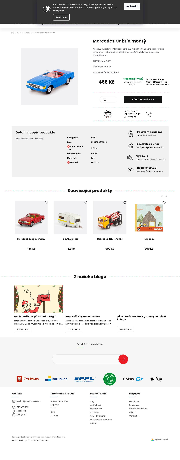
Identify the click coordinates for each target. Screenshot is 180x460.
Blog (53, 412)
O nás (53, 408)
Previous (162, 196)
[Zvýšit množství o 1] (112, 100)
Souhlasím (132, 6)
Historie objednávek (138, 409)
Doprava (55, 404)
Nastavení (61, 17)
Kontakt (54, 415)
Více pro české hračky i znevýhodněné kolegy (141, 318)
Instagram (21, 414)
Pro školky (94, 412)
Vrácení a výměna (59, 401)
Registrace (134, 405)
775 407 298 (130, 116)
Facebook (21, 411)
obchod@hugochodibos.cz (29, 402)
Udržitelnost (95, 405)
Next (166, 196)
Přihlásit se (124, 359)
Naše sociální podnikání (101, 419)
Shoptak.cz (45, 440)
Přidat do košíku (142, 99)
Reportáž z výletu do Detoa (83, 316)
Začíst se (21, 329)
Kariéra (93, 423)
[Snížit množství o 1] (103, 100)
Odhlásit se (134, 416)
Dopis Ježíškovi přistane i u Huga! (35, 316)
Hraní (93, 137)
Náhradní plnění (97, 416)
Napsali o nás (96, 409)
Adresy (132, 412)
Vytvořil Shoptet (161, 440)
